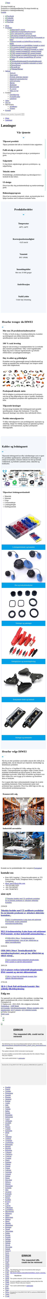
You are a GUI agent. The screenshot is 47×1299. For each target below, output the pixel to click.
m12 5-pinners (16, 1010)
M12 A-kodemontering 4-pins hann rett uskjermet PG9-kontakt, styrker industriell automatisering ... (23, 932)
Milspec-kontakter (33, 1008)
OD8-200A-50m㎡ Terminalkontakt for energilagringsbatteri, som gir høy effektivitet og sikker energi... (22, 953)
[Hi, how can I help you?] (2, 1024)
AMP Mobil (14, 1006)
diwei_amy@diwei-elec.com (15, 883)
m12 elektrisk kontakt (29, 1010)
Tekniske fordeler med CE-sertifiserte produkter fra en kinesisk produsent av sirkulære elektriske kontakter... (22, 912)
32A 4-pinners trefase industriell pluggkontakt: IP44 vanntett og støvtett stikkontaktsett (22, 971)
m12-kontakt (5, 1008)
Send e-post (5, 1014)
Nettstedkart (5, 1006)
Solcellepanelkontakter (18, 1008)
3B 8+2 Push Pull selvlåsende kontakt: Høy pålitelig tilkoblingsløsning (20, 987)
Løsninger (8, 120)
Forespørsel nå (6, 1002)
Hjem (7, 118)
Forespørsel (38, 868)
